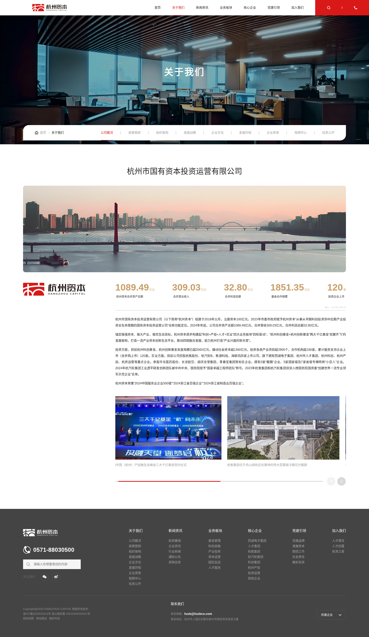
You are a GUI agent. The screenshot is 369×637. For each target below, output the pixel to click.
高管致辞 (134, 132)
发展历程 (245, 132)
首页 (158, 7)
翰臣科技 (54, 618)
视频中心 (300, 132)
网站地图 (28, 618)
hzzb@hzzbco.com (198, 613)
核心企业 (250, 7)
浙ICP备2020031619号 (37, 613)
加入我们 (297, 7)
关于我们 (178, 7)
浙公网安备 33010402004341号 (71, 613)
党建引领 (274, 7)
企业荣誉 (273, 132)
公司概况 (107, 132)
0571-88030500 (53, 550)
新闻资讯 (202, 7)
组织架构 (162, 132)
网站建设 (41, 618)
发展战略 (190, 132)
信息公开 (328, 132)
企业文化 (217, 132)
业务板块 (226, 7)
